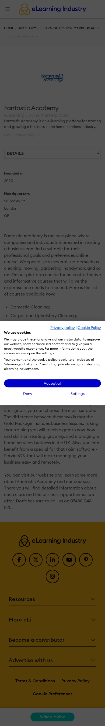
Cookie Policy (89, 327)
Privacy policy (62, 327)
